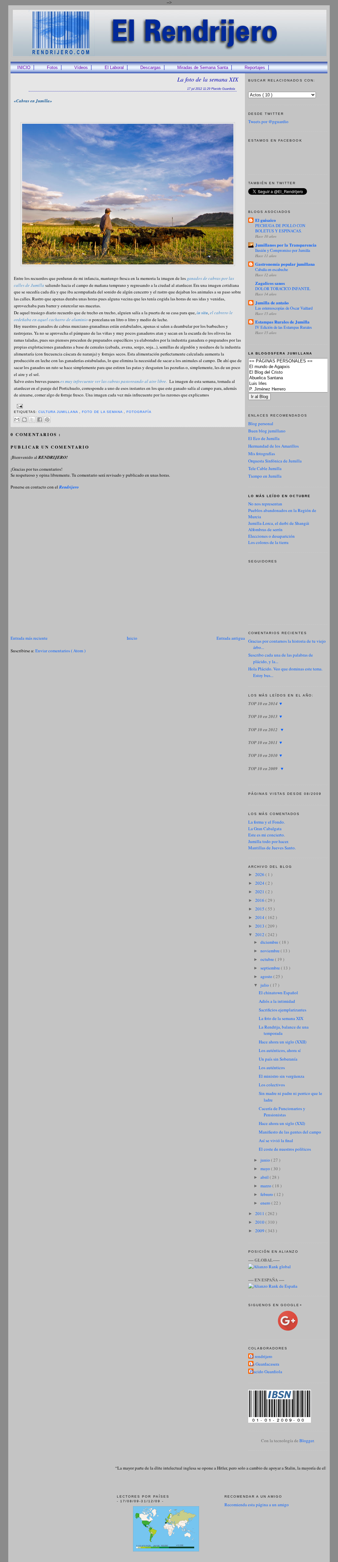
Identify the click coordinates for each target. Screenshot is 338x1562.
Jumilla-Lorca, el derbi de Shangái (278, 523)
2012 (260, 934)
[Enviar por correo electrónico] (17, 419)
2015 (260, 909)
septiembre (270, 968)
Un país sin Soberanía (278, 1059)
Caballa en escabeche (271, 269)
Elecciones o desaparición (271, 536)
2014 (260, 917)
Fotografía (139, 412)
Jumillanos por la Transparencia (286, 245)
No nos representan (265, 504)
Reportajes (255, 67)
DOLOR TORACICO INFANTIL (283, 288)
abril (265, 1177)
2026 (260, 874)
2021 (260, 892)
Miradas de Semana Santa (202, 67)
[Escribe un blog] (24, 419)
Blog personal (260, 423)
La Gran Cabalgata (265, 829)
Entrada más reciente (29, 638)
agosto (266, 976)
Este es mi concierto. (266, 835)
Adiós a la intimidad (277, 1001)
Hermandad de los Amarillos (273, 446)
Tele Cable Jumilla (265, 468)
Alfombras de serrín (265, 529)
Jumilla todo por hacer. (268, 841)
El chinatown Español (278, 993)
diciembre (269, 942)
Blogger (306, 1440)
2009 (260, 1231)
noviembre (270, 951)
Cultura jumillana (58, 412)
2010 (260, 1222)
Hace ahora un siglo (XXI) (282, 1123)
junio (265, 1160)
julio (265, 985)
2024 (260, 883)
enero (265, 1203)
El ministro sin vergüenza (281, 1076)
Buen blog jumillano (267, 431)
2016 (260, 900)
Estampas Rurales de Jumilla (282, 322)
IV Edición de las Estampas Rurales (283, 327)
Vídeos (81, 67)
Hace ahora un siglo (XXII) (282, 1042)
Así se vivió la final (276, 1140)
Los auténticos (272, 1067)
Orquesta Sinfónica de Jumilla (275, 461)
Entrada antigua (231, 638)
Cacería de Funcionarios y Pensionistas (282, 1111)
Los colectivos (272, 1085)
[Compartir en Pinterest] (47, 419)
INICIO (23, 67)
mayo (265, 1169)
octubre (267, 959)
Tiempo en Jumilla (265, 476)
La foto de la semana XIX (207, 79)
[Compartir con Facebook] (39, 419)
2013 (260, 926)
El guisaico (265, 220)
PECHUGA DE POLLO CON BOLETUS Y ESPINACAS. (280, 228)
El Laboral (114, 67)
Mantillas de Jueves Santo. (272, 848)
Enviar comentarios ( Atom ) (60, 651)
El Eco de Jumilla (264, 438)
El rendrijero (261, 1356)
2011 (260, 1213)
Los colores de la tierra (268, 542)
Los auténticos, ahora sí (280, 1050)
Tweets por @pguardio (268, 121)
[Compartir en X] (32, 419)
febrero (267, 1194)
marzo (266, 1186)
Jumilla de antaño (272, 302)
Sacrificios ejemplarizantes (282, 1010)
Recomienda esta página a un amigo (256, 1505)
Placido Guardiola (266, 1372)
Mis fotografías (261, 454)
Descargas (150, 67)
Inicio (132, 638)
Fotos (52, 67)
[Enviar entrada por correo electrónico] (19, 406)
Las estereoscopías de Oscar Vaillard (284, 308)
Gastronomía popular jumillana (285, 264)
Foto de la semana (102, 412)
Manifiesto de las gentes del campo (290, 1132)
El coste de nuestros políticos (285, 1149)
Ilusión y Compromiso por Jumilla (282, 250)
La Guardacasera (264, 1364)
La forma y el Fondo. (266, 822)
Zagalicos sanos (270, 283)
